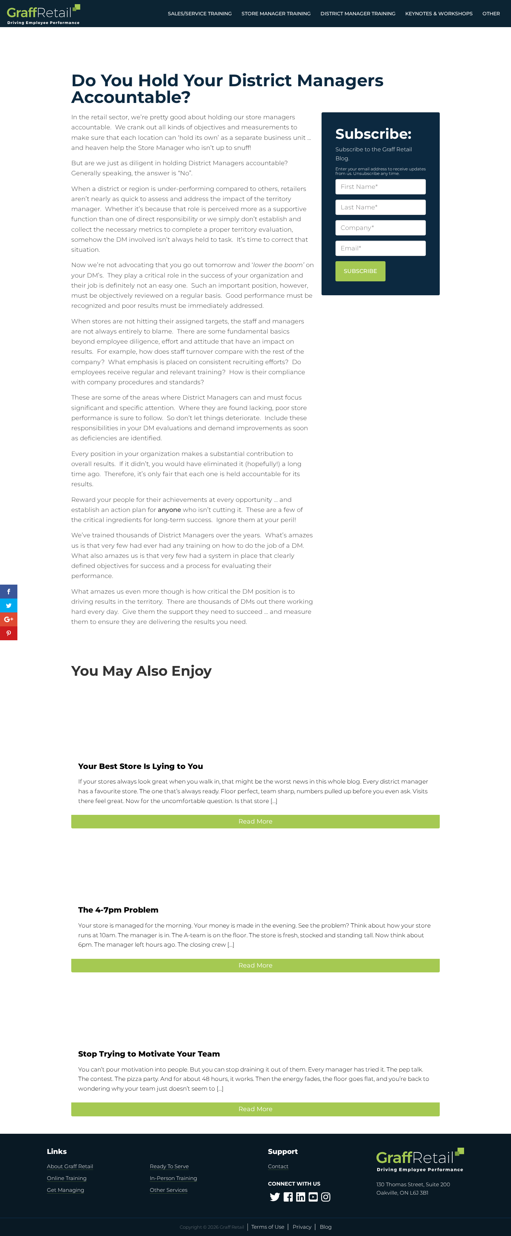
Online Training (67, 1178)
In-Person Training (173, 1178)
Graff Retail (56, 14)
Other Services (168, 1190)
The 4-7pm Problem (118, 910)
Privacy (302, 1226)
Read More (255, 821)
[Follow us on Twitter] (275, 1199)
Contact (278, 1166)
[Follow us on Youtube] (313, 1199)
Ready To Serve (169, 1166)
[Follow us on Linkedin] (300, 1199)
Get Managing (65, 1190)
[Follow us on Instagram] (325, 1199)
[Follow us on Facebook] (288, 1199)
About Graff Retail (70, 1166)
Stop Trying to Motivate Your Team (149, 1054)
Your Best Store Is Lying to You (140, 766)
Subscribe (360, 271)
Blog (326, 1226)
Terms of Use (267, 1226)
